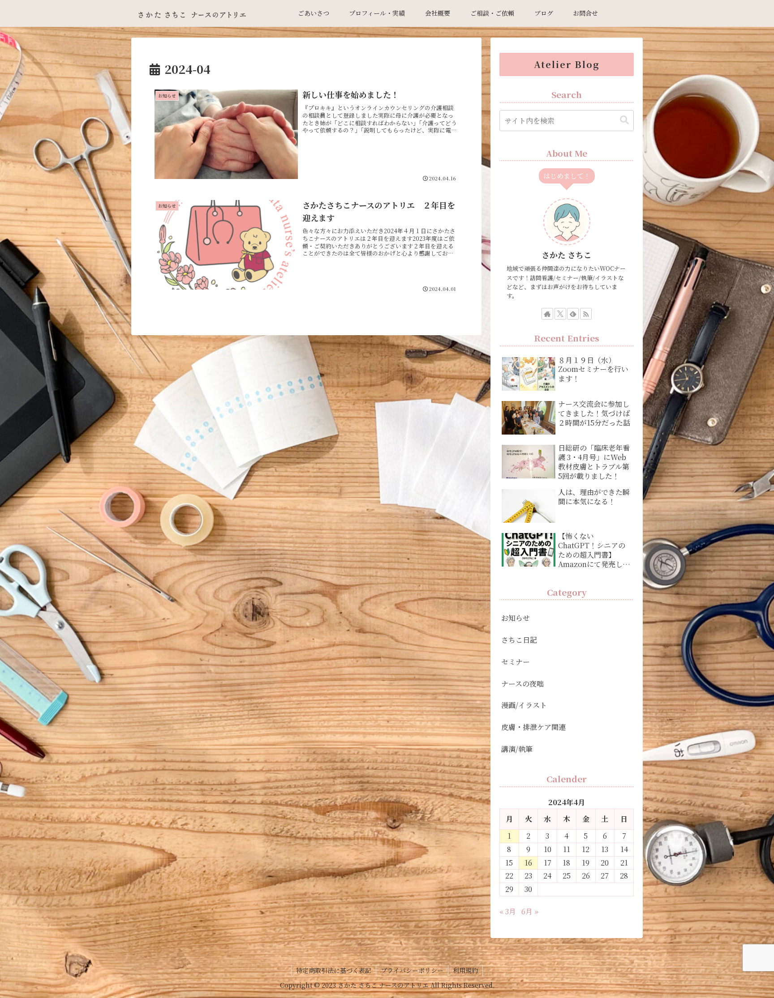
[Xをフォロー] (560, 314)
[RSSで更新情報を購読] (586, 314)
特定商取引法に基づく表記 (333, 970)
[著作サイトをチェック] (547, 314)
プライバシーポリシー (412, 970)
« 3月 (507, 911)
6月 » (529, 911)
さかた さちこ (567, 254)
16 (528, 862)
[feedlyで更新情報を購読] (573, 314)
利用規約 (465, 970)
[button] (624, 120)
